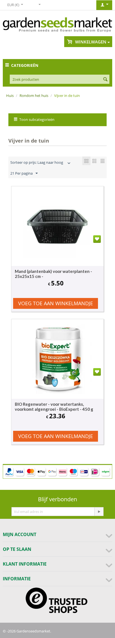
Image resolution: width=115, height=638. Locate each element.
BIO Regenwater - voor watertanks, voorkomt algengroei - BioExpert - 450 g (54, 407)
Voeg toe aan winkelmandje (55, 303)
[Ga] (98, 511)
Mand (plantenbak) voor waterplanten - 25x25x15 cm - (53, 274)
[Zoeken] (105, 79)
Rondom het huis (34, 95)
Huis (10, 95)
